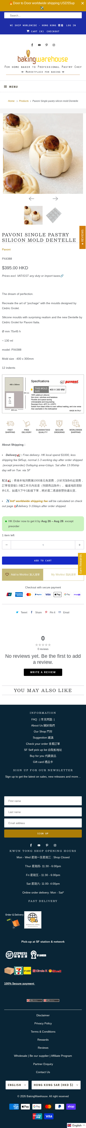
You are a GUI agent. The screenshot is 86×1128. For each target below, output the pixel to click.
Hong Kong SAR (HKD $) (54, 1085)
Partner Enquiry (43, 1064)
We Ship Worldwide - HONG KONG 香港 (37, 25)
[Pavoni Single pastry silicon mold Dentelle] (43, 153)
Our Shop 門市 (43, 731)
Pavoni (6, 249)
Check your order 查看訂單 (43, 743)
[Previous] (31, 198)
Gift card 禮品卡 (43, 761)
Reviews (43, 1047)
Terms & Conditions (43, 1031)
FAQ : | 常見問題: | (43, 719)
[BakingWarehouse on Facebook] (32, 45)
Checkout (53, 31)
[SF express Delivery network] (9, 973)
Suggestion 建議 (43, 737)
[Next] (55, 198)
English (15, 1085)
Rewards (43, 1039)
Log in (71, 25)
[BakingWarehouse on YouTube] (39, 45)
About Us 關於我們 (43, 725)
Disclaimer (43, 1015)
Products (24, 101)
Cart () (37, 31)
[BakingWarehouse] (43, 63)
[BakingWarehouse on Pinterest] (46, 45)
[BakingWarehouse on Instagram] (53, 45)
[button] (76, 1125)
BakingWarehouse (37, 1096)
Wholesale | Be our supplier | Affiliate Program (43, 1055)
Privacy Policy (43, 1023)
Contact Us (43, 1072)
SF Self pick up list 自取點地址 (43, 749)
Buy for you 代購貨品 (43, 755)
